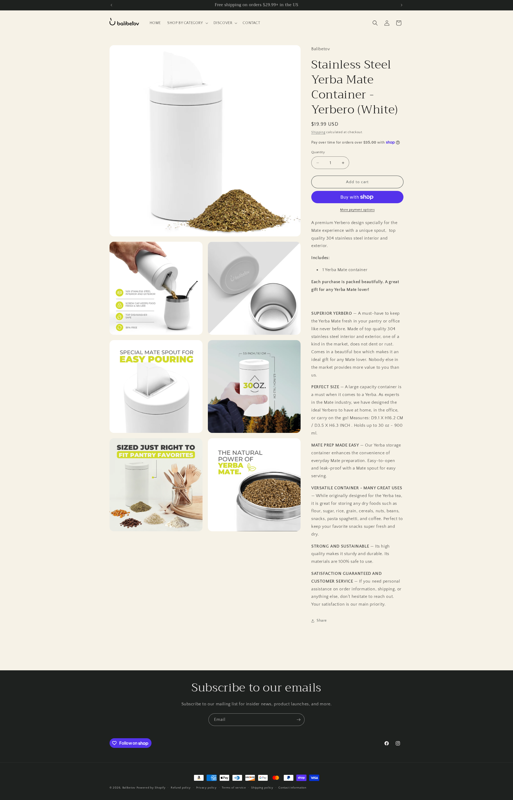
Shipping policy (262, 787)
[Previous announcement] (111, 5)
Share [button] (322, 620)
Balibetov (129, 787)
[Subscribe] (298, 719)
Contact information (292, 787)
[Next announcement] (401, 5)
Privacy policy (206, 787)
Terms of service (234, 787)
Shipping (318, 132)
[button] (187, 23)
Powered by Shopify (151, 787)
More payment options (357, 209)
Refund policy (181, 787)
